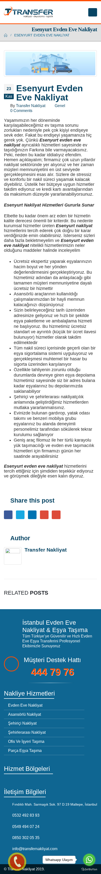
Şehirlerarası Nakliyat (27, 732)
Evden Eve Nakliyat (25, 705)
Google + (44, 514)
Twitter (20, 514)
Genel (60, 105)
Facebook (8, 514)
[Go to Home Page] (5, 35)
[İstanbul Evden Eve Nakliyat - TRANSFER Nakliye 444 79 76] (28, 12)
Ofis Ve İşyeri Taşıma (26, 741)
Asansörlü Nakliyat (24, 714)
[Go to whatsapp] (89, 860)
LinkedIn (32, 514)
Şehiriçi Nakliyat (22, 723)
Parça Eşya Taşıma (25, 750)
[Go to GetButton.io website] (89, 869)
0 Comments (21, 110)
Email (56, 514)
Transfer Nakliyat (30, 105)
